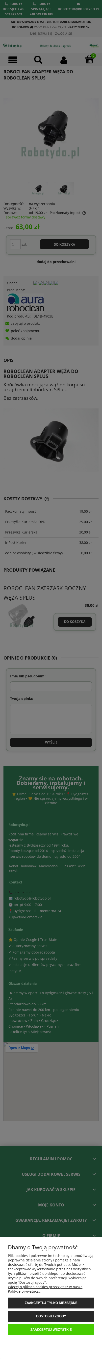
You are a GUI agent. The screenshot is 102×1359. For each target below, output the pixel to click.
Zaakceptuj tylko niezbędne (51, 1303)
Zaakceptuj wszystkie (51, 1330)
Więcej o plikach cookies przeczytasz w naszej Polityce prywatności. (45, 1289)
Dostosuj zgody (51, 1316)
